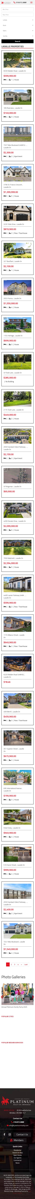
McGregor (4, 1076)
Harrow (20, 1048)
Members (18, 1140)
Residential (17, 1150)
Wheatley (21, 1058)
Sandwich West (6, 1058)
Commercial (17, 1160)
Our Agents (17, 1157)
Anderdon (4, 1068)
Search (17, 41)
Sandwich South (6, 1055)
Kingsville (21, 1022)
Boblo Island (5, 1071)
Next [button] (33, 997)
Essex (3, 1032)
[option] (17, 996)
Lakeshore (21, 1027)
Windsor (4, 1022)
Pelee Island (22, 1055)
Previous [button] (1, 997)
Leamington (22, 1024)
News (18, 1163)
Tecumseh (4, 1027)
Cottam (20, 1071)
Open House (17, 1155)
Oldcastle (4, 1053)
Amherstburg (5, 1029)
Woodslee (21, 1078)
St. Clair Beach (6, 1060)
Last (26, 964)
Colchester (5, 1078)
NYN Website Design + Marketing (17, 1190)
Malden (3, 1073)
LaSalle (3, 1024)
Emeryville (21, 1063)
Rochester (21, 1076)
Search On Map (17, 1152)
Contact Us (22, 1134)
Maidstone (5, 1050)
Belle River (21, 1081)
